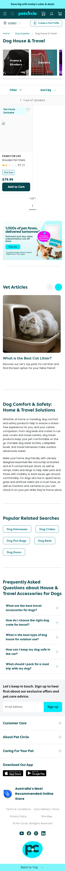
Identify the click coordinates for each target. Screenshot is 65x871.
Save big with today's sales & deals (32, 4)
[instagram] (36, 834)
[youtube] (22, 834)
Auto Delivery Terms (46, 809)
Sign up (52, 707)
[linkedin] (43, 834)
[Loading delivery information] (19, 23)
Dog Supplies (22, 33)
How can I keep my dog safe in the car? (28, 652)
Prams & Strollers (16, 62)
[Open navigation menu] (5, 14)
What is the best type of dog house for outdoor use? (26, 637)
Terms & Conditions (18, 809)
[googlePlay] (36, 775)
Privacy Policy (18, 816)
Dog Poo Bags (16, 541)
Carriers (44, 62)
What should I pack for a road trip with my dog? (27, 666)
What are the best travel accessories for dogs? (24, 608)
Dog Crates (47, 529)
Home (6, 33)
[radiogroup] (16, 172)
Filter (13, 90)
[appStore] (13, 775)
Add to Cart (16, 187)
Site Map (46, 816)
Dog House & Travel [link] (46, 33)
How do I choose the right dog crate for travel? (27, 622)
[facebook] (29, 834)
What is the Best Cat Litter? (27, 358)
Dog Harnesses (17, 529)
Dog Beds (44, 541)
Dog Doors (14, 552)
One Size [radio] (8, 172)
